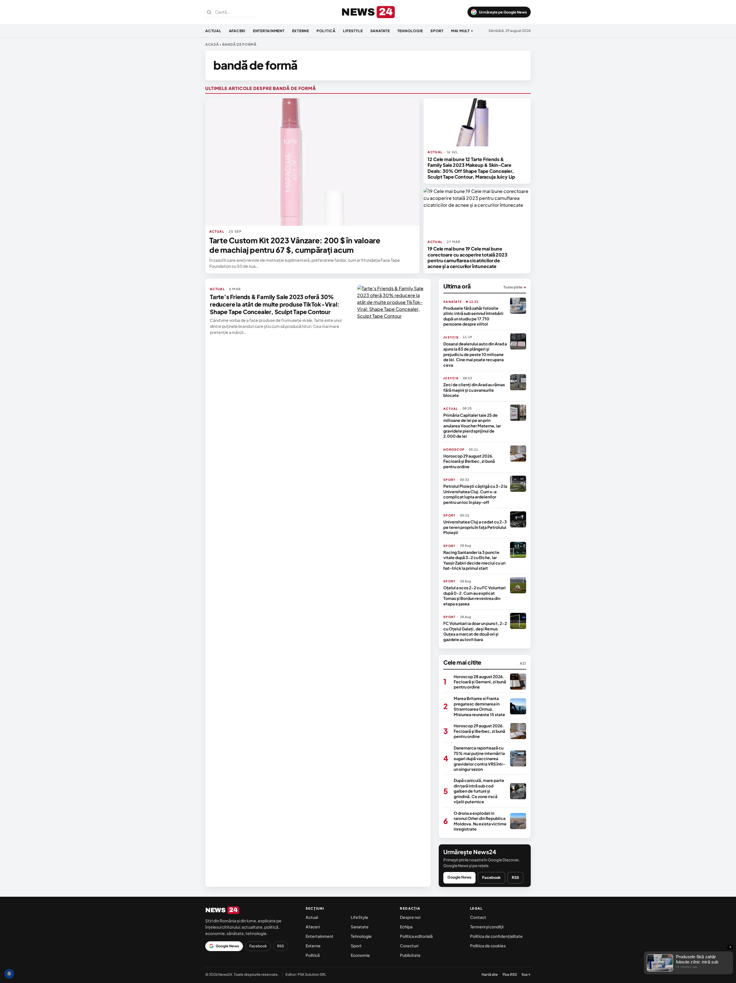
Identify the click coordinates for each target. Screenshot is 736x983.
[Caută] (209, 12)
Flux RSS (510, 974)
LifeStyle (353, 30)
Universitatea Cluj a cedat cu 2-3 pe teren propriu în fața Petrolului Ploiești (475, 527)
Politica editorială (416, 936)
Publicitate (410, 955)
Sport (437, 30)
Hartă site (490, 974)
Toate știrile (514, 287)
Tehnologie (410, 30)
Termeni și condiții (486, 926)
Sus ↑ (526, 974)
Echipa (406, 926)
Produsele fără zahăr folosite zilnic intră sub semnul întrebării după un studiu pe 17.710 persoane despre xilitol (473, 315)
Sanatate (380, 30)
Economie (360, 955)
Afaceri (237, 30)
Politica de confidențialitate (496, 936)
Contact (478, 917)
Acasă (212, 44)
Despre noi (410, 917)
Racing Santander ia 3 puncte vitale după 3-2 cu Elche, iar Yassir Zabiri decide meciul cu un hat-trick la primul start (474, 560)
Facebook (491, 877)
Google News (459, 877)
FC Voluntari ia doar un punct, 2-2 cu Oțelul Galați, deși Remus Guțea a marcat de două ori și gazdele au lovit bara (475, 631)
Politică (326, 30)
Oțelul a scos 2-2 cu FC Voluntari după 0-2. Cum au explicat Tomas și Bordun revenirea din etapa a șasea (474, 595)
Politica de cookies (488, 945)
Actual (213, 30)
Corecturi (409, 945)
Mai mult (462, 30)
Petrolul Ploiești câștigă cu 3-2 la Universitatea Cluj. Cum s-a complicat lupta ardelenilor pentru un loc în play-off (475, 493)
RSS (515, 877)
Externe (300, 30)
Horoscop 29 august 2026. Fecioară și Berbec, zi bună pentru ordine (469, 461)
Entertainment (269, 30)
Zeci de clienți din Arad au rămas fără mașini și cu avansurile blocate (474, 390)
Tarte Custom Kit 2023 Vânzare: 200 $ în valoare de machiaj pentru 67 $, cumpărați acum (294, 245)
